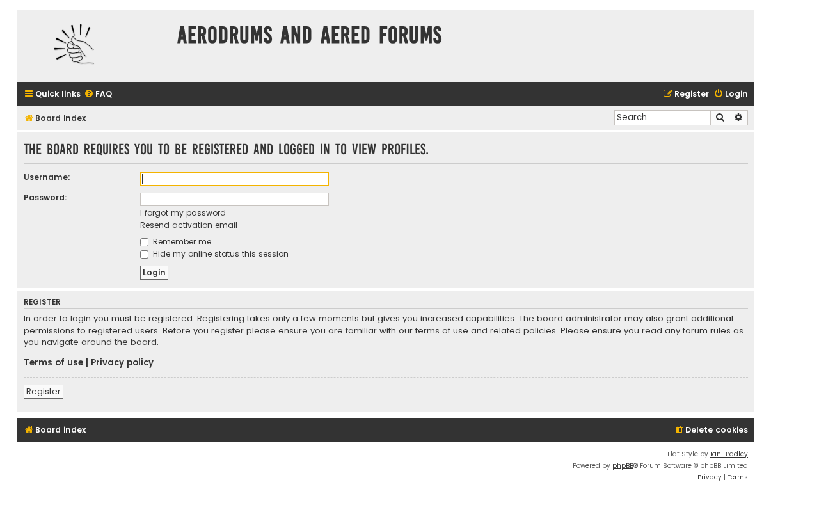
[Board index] (94, 46)
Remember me (180, 241)
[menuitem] (98, 94)
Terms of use (53, 363)
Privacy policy (122, 363)
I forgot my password (183, 213)
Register (43, 391)
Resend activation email (188, 225)
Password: (45, 197)
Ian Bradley (729, 454)
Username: (47, 177)
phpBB (622, 465)
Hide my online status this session (219, 253)
